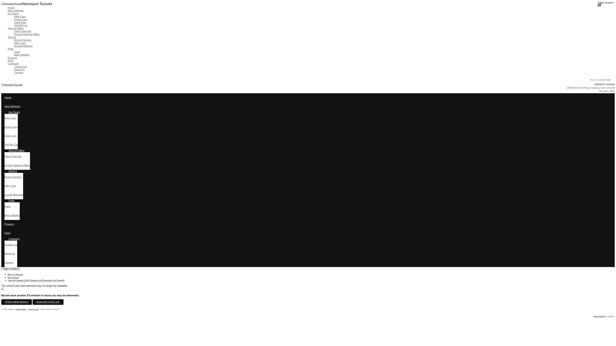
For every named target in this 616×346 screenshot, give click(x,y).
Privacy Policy (21, 309)
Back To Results (15, 274)
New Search (13, 277)
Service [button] (12, 37)
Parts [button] (11, 49)
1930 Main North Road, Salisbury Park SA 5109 (591, 87)
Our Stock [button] (13, 13)
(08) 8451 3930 (607, 91)
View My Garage (36, 280)
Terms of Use (33, 309)
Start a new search (16, 302)
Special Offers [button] (16, 28)
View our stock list (48, 302)
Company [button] (13, 63)
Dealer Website (599, 316)
